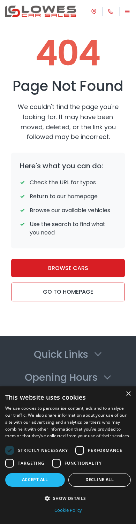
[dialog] (68, 455)
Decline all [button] (99, 480)
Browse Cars (68, 268)
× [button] (128, 393)
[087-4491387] (110, 11)
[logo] (40, 11)
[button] (68, 498)
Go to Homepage (68, 292)
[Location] (93, 11)
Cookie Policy (68, 510)
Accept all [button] (35, 480)
